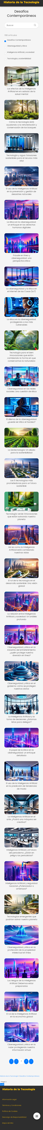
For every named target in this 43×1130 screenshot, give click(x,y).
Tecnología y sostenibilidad (19, 58)
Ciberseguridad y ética (17, 46)
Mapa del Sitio (7, 1123)
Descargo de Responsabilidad (14, 1117)
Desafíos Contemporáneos (19, 40)
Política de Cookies (9, 1111)
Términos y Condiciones (11, 1105)
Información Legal (9, 1099)
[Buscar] (34, 24)
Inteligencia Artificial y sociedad (20, 52)
